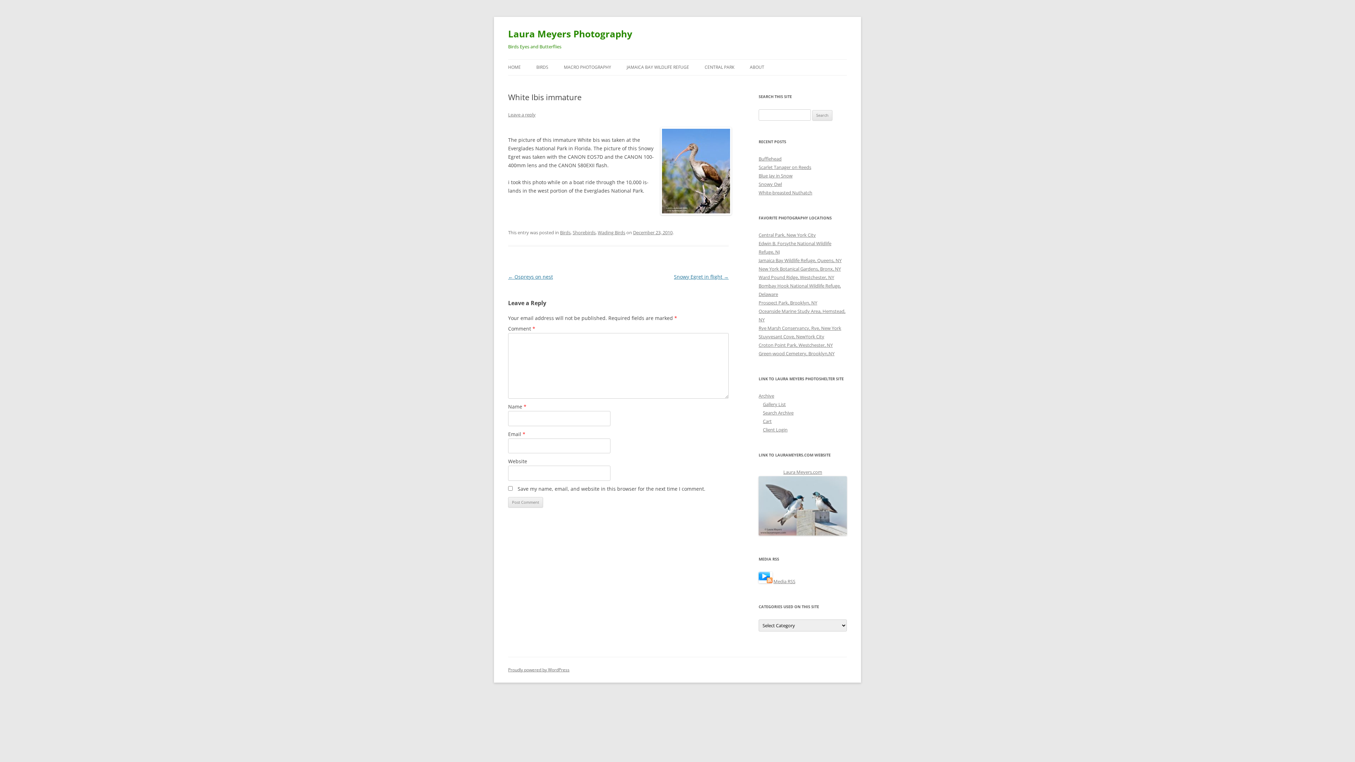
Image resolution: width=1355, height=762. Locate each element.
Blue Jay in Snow (776, 176)
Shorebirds (584, 232)
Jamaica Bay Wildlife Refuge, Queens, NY (800, 260)
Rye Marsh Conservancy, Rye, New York (800, 328)
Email (516, 434)
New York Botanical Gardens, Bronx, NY (800, 269)
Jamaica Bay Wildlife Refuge (658, 67)
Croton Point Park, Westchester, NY (796, 345)
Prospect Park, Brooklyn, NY (788, 303)
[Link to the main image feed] (765, 581)
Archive (766, 396)
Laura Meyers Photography (570, 34)
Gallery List (774, 404)
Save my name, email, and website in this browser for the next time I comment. (611, 488)
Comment (521, 328)
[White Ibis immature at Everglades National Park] (695, 171)
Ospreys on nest (530, 276)
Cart (767, 421)
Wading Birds (611, 232)
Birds (542, 67)
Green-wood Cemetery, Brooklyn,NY (797, 353)
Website (517, 461)
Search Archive (778, 413)
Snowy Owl (770, 184)
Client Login (775, 430)
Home (514, 67)
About (757, 67)
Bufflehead (770, 159)
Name (517, 406)
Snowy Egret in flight (701, 276)
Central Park (719, 67)
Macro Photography (587, 67)
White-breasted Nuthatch (785, 192)
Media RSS (784, 581)
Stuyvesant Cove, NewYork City (791, 336)
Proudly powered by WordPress (539, 670)
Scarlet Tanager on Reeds (785, 167)
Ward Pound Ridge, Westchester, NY (796, 277)
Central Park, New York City (787, 235)
